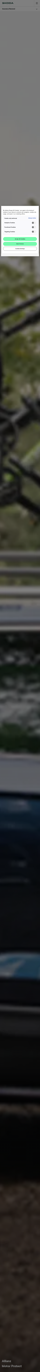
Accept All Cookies (20, 239)
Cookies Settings (20, 248)
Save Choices (20, 244)
